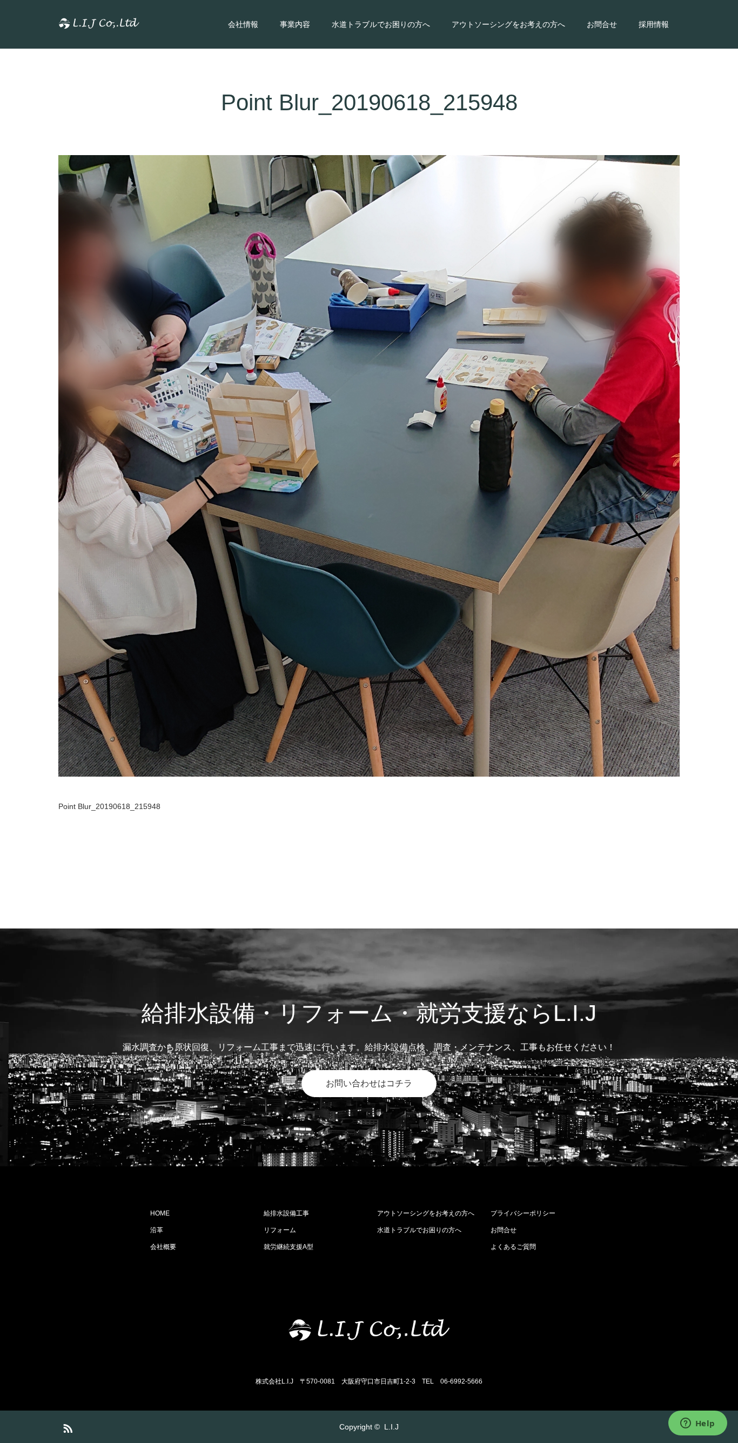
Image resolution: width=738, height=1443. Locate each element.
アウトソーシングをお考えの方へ (508, 24)
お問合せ (602, 24)
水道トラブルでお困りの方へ (381, 24)
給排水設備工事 (286, 1213)
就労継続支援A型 (288, 1247)
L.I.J (391, 1426)
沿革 (156, 1230)
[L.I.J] (139, 24)
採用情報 (654, 24)
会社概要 (163, 1247)
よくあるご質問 (513, 1247)
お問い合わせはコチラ (369, 1083)
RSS (66, 1426)
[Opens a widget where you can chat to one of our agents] (697, 1424)
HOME (160, 1213)
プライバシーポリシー (523, 1213)
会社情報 (243, 24)
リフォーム (280, 1230)
